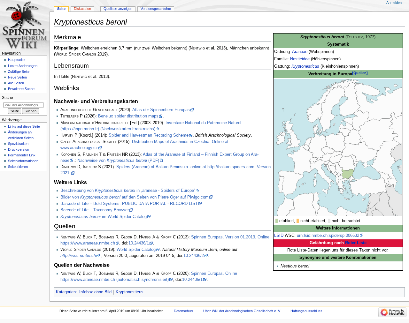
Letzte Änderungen (22, 66)
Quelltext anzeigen (118, 9)
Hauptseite (16, 60)
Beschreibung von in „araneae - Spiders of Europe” (127, 190)
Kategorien (66, 292)
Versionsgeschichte (156, 9)
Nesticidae (300, 59)
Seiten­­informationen (23, 161)
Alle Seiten (16, 83)
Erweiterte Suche (21, 89)
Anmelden (394, 2)
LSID (278, 235)
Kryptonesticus (305, 66)
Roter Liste (356, 243)
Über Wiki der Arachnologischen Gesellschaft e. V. (242, 311)
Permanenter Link (21, 155)
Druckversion (18, 149)
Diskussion (82, 9)
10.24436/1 (138, 243)
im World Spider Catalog (103, 216)
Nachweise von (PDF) (118, 160)
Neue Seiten (17, 77)
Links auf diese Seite (24, 126)
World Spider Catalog (136, 249)
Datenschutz (184, 311)
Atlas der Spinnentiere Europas (161, 110)
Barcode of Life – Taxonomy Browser (94, 210)
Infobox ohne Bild (95, 292)
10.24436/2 (193, 255)
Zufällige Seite (18, 71)
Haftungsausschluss (306, 311)
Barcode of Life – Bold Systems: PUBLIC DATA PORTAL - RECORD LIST (129, 203)
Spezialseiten (18, 144)
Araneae (299, 51)
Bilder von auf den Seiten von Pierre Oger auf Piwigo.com (134, 197)
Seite (61, 9)
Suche (7, 98)
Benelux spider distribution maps (128, 116)
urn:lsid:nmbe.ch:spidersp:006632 (328, 235)
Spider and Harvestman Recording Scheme (149, 135)
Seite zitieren (18, 167)
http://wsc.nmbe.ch (78, 255)
